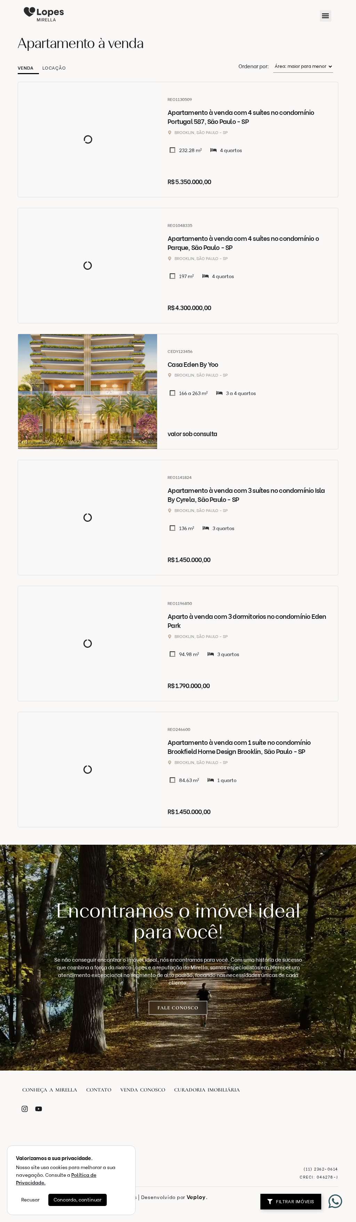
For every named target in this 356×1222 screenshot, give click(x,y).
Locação (54, 68)
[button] (325, 16)
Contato (98, 1090)
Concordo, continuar (78, 1200)
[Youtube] (39, 1109)
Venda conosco (142, 1090)
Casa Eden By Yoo (193, 365)
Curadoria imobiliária (207, 1090)
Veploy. (197, 1197)
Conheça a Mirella (49, 1090)
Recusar (30, 1200)
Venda (26, 68)
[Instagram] (25, 1109)
